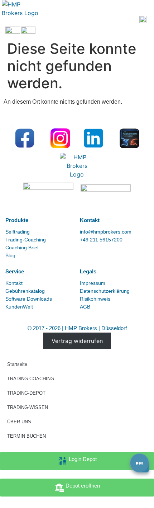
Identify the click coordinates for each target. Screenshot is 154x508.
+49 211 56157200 (101, 240)
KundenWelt (19, 307)
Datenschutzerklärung (105, 291)
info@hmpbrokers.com (105, 232)
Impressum (92, 283)
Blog (10, 255)
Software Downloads (28, 299)
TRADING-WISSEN (27, 407)
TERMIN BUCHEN (26, 436)
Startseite (17, 364)
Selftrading (17, 232)
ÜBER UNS (19, 421)
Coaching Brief (22, 247)
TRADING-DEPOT (26, 393)
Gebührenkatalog (25, 291)
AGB (85, 307)
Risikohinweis (95, 299)
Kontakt (14, 283)
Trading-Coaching (25, 240)
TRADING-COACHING (30, 378)
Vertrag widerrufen (77, 340)
